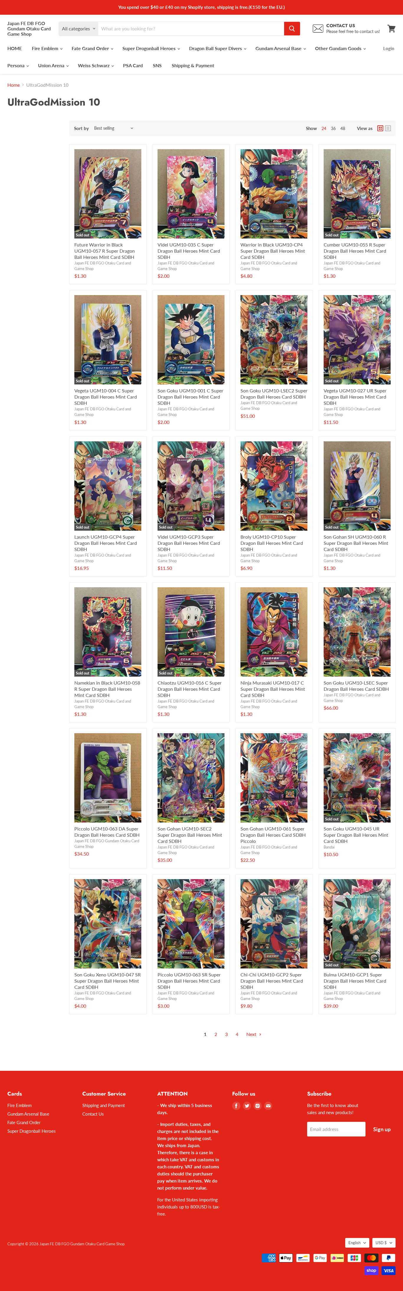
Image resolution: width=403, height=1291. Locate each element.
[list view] (388, 128)
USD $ (381, 1242)
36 (333, 128)
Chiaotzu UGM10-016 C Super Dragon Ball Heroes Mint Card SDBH (190, 689)
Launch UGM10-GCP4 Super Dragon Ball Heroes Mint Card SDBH (105, 543)
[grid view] (380, 128)
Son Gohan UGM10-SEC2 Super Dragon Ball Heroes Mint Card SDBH (190, 835)
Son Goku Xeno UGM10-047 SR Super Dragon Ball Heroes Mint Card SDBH (107, 981)
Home (13, 85)
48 (342, 128)
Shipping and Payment (103, 1105)
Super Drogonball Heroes (149, 48)
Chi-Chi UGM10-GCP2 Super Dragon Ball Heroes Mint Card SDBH (271, 981)
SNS (157, 65)
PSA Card (133, 65)
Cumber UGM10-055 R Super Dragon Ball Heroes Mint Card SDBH (355, 251)
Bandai (329, 847)
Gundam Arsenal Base (279, 48)
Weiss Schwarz (94, 65)
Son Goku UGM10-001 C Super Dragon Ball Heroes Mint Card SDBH (190, 397)
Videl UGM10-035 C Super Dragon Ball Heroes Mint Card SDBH (189, 251)
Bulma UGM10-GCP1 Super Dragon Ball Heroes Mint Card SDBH (355, 981)
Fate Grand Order (91, 48)
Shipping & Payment (193, 65)
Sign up (382, 1129)
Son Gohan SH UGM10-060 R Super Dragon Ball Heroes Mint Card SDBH (356, 543)
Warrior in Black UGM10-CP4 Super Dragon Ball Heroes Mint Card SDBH (272, 251)
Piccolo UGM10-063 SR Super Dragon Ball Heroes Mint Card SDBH (189, 981)
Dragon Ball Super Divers (216, 48)
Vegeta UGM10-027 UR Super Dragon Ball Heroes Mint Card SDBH (355, 397)
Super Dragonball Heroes (31, 1131)
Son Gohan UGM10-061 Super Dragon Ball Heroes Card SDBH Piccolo (273, 835)
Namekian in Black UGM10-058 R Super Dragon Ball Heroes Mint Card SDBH (107, 689)
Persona (16, 65)
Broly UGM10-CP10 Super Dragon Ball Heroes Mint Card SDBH (271, 543)
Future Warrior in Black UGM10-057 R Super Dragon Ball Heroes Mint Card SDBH (104, 251)
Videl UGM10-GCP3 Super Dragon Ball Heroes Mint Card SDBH (189, 543)
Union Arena (51, 65)
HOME (14, 48)
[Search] (292, 28)
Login (388, 48)
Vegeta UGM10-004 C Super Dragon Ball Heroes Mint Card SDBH (105, 397)
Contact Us (93, 1113)
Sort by (81, 128)
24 (324, 128)
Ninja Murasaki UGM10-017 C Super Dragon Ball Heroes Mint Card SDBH (272, 689)
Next (252, 1034)
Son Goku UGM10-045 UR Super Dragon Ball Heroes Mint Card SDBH (356, 835)
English (354, 1242)
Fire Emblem (45, 48)
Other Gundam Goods (339, 48)
